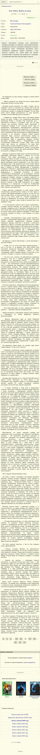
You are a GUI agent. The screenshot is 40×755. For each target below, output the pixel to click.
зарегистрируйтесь (29, 662)
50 (16, 639)
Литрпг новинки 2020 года (20, 736)
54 (34, 639)
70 (20, 642)
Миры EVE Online (15, 29)
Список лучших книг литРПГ (20, 714)
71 (24, 642)
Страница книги (6, 6)
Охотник (21, 696)
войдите (29, 658)
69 (15, 642)
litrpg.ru (19, 742)
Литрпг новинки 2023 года (20, 726)
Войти (3, 1)
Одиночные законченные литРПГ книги (20, 717)
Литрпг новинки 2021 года (20, 733)
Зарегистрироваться (15, 1)
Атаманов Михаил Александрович (20, 23)
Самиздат (15, 21)
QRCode (36, 62)
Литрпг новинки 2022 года (20, 730)
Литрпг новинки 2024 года (20, 723)
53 (30, 639)
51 (21, 639)
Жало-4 (7, 696)
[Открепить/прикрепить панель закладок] (38, 2)
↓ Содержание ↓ (20, 66)
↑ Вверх (20, 751)
